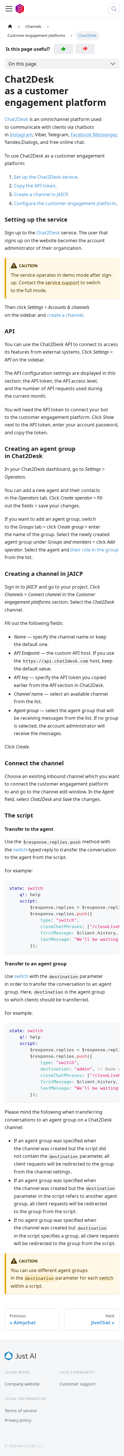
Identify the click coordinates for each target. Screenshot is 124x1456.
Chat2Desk (16, 119)
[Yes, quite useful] (63, 49)
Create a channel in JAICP (40, 194)
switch (20, 850)
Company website (22, 1384)
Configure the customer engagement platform (65, 203)
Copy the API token (34, 185)
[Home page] (10, 26)
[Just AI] (20, 1356)
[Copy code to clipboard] (112, 888)
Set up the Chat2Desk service (45, 177)
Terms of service (21, 1410)
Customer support (77, 1384)
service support (62, 282)
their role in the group (94, 550)
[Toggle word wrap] (102, 888)
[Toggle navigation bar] (9, 8)
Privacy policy (18, 1420)
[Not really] (85, 49)
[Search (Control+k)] (113, 8)
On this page (22, 64)
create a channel (65, 315)
